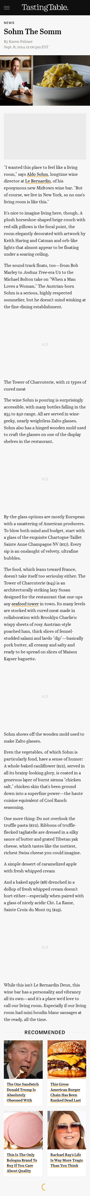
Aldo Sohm (37, 174)
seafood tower (25, 603)
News (9, 22)
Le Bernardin (38, 181)
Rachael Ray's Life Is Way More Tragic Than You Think (66, 1160)
